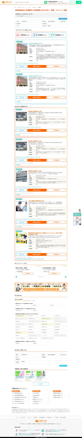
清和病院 (18, 134)
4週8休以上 (31, 324)
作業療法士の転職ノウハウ (58, 395)
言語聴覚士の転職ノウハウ (58, 397)
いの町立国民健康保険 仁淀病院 (49, 267)
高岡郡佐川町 (18, 310)
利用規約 (35, 417)
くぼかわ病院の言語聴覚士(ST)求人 (36, 200)
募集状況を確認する (37, 66)
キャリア (38, 379)
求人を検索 (49, 3)
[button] (16, 277)
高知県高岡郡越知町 (26, 300)
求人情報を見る (56, 66)
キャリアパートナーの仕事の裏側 (18, 403)
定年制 (30, 329)
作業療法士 (35, 343)
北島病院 (18, 70)
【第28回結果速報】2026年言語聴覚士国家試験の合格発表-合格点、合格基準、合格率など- (19, 377)
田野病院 (18, 194)
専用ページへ (77, 218)
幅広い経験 (31, 332)
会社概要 (56, 417)
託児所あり (44, 326)
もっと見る (40, 383)
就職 (28, 379)
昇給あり (18, 326)
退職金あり (31, 326)
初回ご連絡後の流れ (36, 395)
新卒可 (17, 335)
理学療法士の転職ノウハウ (58, 393)
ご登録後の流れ (35, 397)
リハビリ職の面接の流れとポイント (18, 401)
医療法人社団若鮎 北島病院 (21, 267)
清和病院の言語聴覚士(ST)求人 (35, 111)
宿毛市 (52, 305)
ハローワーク (30, 417)
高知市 (17, 305)
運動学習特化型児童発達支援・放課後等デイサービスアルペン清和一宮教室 (30, 258)
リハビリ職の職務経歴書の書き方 (18, 395)
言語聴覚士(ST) (18, 300)
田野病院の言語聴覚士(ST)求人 (35, 171)
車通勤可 (33, 300)
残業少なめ (44, 321)
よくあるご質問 (35, 403)
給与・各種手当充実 (20, 315)
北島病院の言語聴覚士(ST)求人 (36, 43)
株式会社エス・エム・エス (56, 429)
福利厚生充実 (44, 324)
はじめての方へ (22, 417)
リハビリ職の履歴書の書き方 (17, 393)
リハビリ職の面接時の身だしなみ (18, 399)
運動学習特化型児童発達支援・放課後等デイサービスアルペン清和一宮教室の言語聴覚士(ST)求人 (45, 233)
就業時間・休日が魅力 (46, 318)
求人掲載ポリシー (50, 417)
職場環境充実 (18, 332)
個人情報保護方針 (42, 417)
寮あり (17, 329)
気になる (22, 66)
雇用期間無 (57, 329)
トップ (17, 417)
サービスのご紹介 (36, 393)
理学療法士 (18, 343)
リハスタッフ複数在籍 (20, 338)
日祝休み (18, 321)
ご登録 (79, 2)
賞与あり (31, 315)
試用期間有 (44, 329)
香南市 (34, 305)
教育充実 (57, 332)
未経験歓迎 (44, 332)
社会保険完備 (57, 324)
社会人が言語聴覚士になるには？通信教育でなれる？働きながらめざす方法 (30, 377)
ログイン (72, 2)
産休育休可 (57, 326)
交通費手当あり (32, 318)
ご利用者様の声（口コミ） (37, 401)
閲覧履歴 (53, 3)
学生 (16, 379)
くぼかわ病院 (19, 226)
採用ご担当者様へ (63, 417)
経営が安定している (33, 338)
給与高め (44, 315)
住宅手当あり (57, 315)
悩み (40, 379)
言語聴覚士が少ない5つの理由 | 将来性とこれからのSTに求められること (41, 377)
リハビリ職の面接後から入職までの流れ (19, 397)
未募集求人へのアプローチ (37, 399)
